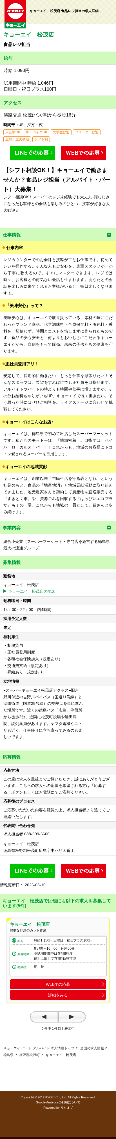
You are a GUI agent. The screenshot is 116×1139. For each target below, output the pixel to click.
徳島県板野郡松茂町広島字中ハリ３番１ (40, 850)
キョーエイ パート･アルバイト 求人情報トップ (38, 1048)
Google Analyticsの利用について (58, 1102)
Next (72, 1016)
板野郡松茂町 (29, 1055)
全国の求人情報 (92, 1048)
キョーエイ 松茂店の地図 (31, 591)
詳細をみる (58, 995)
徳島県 (8, 1055)
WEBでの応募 (58, 984)
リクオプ (67, 1107)
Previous (44, 1016)
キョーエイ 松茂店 (30, 924)
